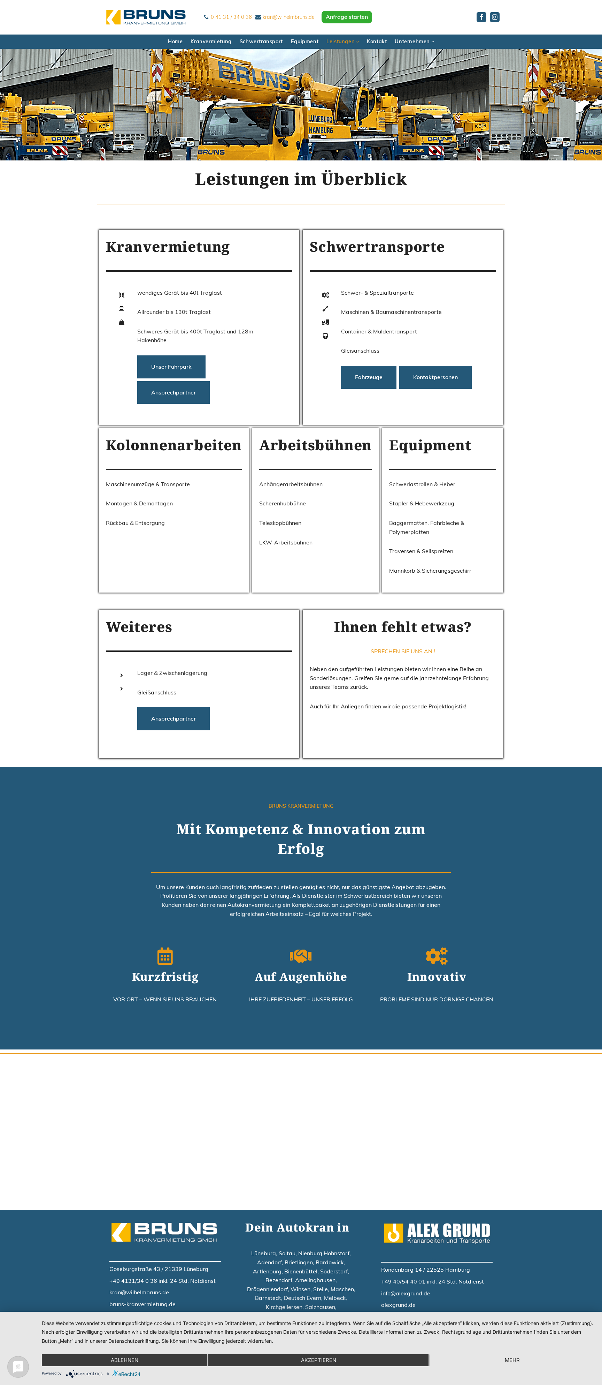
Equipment (304, 41)
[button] (357, 41)
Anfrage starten (347, 16)
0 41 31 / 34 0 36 (231, 17)
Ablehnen (124, 1360)
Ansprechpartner (173, 392)
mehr (512, 1360)
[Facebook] (481, 17)
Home (175, 41)
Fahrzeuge (369, 377)
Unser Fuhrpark (171, 366)
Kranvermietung (211, 41)
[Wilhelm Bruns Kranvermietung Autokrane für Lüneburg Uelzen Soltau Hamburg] (147, 17)
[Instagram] (495, 17)
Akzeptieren (318, 1360)
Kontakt (377, 41)
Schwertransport (261, 41)
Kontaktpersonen (435, 377)
